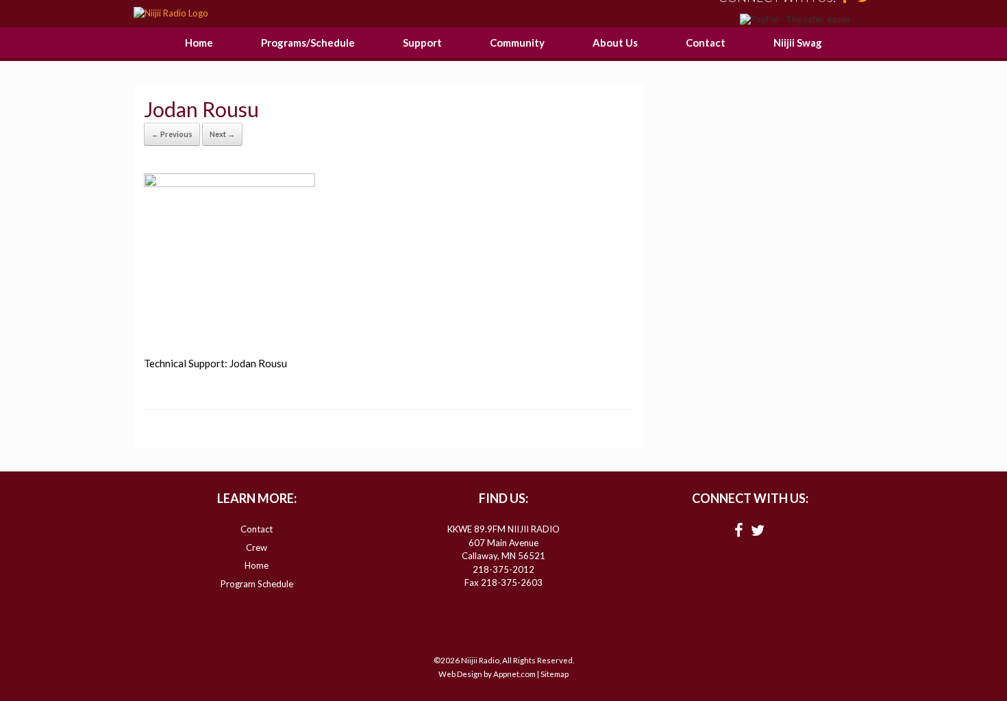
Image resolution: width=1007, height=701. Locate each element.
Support (422, 42)
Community (517, 42)
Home (199, 42)
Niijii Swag (797, 42)
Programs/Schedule (308, 42)
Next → (222, 134)
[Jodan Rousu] (229, 183)
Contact (705, 42)
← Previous (171, 134)
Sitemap (554, 673)
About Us (615, 42)
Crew (256, 547)
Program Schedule (257, 583)
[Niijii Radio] (171, 14)
